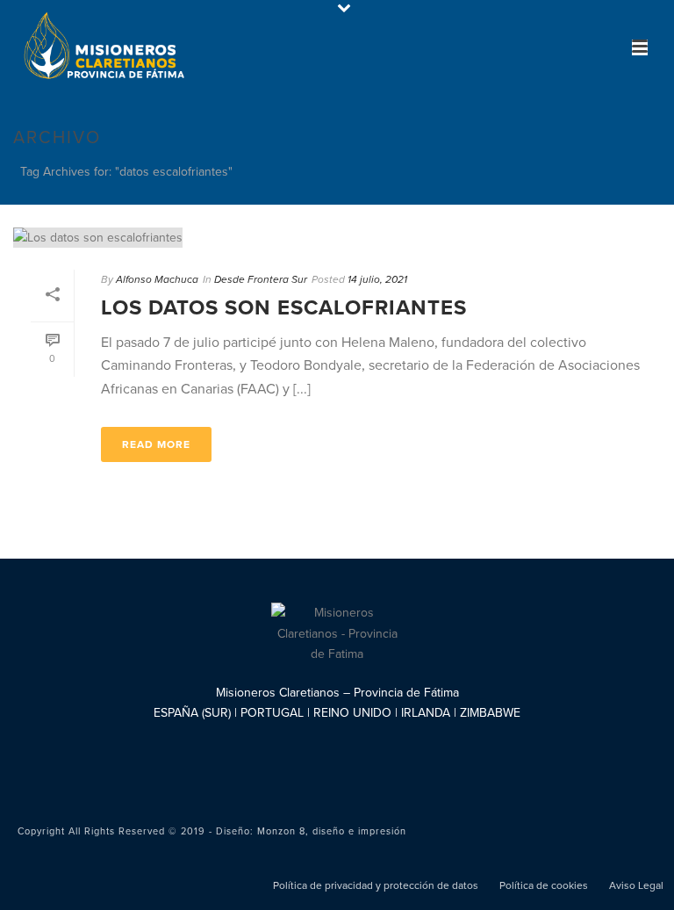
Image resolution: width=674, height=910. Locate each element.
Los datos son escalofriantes (284, 308)
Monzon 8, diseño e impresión (331, 831)
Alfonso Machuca (157, 279)
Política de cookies (543, 885)
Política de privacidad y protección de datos (375, 885)
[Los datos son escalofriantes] (337, 237)
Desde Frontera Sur (260, 279)
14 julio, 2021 (377, 279)
